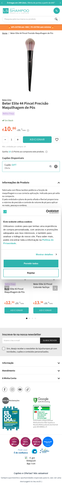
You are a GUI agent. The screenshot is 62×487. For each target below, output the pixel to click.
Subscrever (50, 340)
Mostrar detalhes (44, 254)
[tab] (31, 182)
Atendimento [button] (8, 371)
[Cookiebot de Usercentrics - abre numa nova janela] (46, 211)
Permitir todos (31, 263)
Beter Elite (6, 99)
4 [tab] (35, 318)
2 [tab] (29, 318)
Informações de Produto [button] (15, 182)
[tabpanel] (16, 286)
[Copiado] (50, 166)
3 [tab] (32, 318)
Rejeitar (31, 273)
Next (60, 3)
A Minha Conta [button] (9, 378)
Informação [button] (8, 363)
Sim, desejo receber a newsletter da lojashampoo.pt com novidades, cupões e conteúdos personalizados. (31, 350)
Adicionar (37, 139)
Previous (2, 3)
